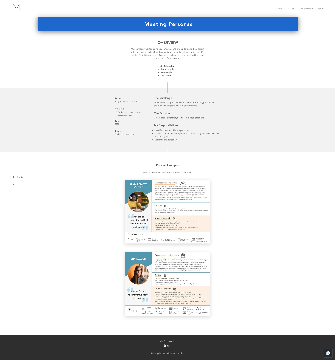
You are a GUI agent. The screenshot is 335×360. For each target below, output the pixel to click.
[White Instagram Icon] (168, 345)
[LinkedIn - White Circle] (165, 345)
